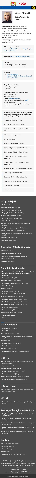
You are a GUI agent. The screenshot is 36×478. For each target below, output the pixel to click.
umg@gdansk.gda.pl (14, 98)
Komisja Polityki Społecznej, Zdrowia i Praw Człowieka (19, 76)
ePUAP (27, 100)
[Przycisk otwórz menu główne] (2, 7)
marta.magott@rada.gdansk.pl (20, 56)
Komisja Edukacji (12, 74)
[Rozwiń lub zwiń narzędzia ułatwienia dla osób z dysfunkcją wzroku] (33, 7)
